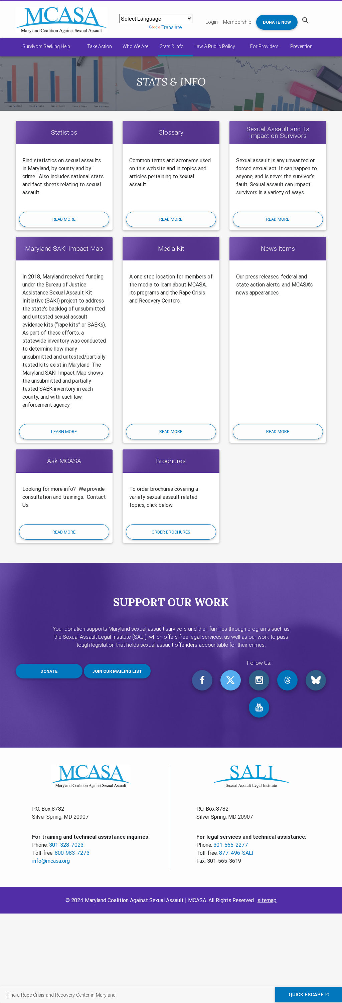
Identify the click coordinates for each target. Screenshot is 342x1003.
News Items (278, 248)
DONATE (49, 671)
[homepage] (61, 20)
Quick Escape (307, 995)
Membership (237, 22)
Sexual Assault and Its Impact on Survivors (277, 132)
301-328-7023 (66, 844)
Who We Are (135, 46)
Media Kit (171, 248)
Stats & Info (172, 46)
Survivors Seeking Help (46, 46)
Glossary (171, 132)
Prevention (301, 46)
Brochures (171, 460)
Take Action (99, 46)
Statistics (64, 132)
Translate (171, 27)
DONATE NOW (277, 22)
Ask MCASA (64, 460)
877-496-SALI (236, 852)
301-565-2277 (230, 844)
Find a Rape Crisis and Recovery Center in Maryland (61, 995)
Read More (63, 219)
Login (211, 22)
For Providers (264, 46)
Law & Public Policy (214, 46)
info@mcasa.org (51, 860)
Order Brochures (171, 532)
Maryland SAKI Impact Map (64, 248)
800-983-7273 (72, 852)
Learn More (64, 431)
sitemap (267, 900)
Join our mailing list (117, 671)
